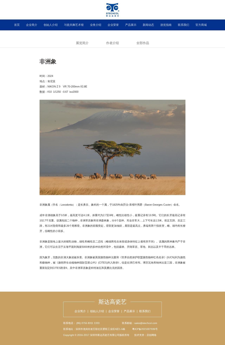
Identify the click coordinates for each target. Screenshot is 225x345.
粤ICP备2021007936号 (145, 329)
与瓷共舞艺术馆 (74, 24)
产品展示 (130, 24)
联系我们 (183, 24)
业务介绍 (95, 24)
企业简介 (31, 24)
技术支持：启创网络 (145, 335)
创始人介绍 (51, 24)
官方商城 (201, 24)
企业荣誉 (113, 24)
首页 (17, 24)
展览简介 (82, 43)
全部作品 (142, 43)
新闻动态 (148, 24)
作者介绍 (112, 43)
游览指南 (166, 24)
